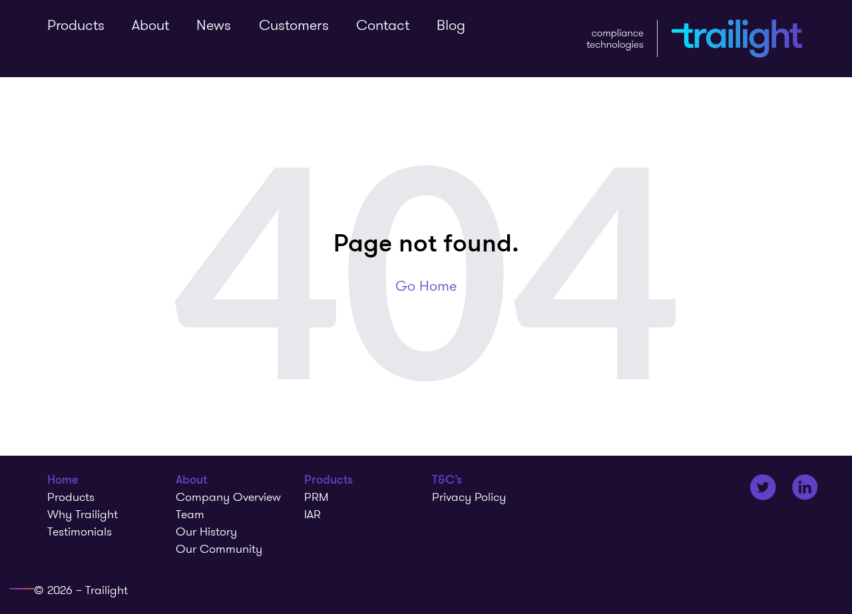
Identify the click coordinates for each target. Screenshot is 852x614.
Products (76, 25)
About (150, 25)
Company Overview (228, 497)
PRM (316, 497)
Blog (451, 25)
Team (190, 514)
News (213, 25)
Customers (294, 25)
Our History (206, 531)
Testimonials (79, 531)
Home (63, 479)
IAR (312, 514)
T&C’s (447, 479)
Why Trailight (82, 514)
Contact (382, 25)
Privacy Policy (469, 497)
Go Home (426, 285)
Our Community (219, 548)
